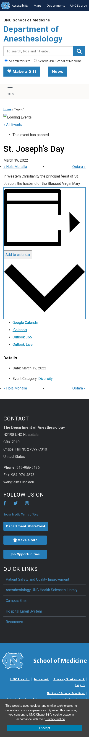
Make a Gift (24, 71)
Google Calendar (26, 322)
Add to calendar (17, 255)
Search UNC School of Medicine (60, 61)
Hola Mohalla (15, 167)
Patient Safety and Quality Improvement (37, 579)
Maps (38, 5)
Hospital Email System (24, 611)
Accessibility (20, 5)
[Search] (79, 51)
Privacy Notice (55, 719)
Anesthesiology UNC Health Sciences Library (42, 590)
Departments (56, 5)
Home (7, 109)
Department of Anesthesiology (33, 34)
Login (80, 685)
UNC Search (78, 5)
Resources (14, 622)
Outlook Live (23, 344)
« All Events (12, 124)
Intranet (41, 679)
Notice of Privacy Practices (66, 693)
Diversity (45, 378)
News (57, 71)
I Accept (44, 728)
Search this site (19, 61)
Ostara (79, 167)
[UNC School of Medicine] (44, 660)
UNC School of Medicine (26, 20)
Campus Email (17, 600)
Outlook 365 (22, 337)
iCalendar (20, 330)
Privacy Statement (69, 679)
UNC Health (20, 679)
